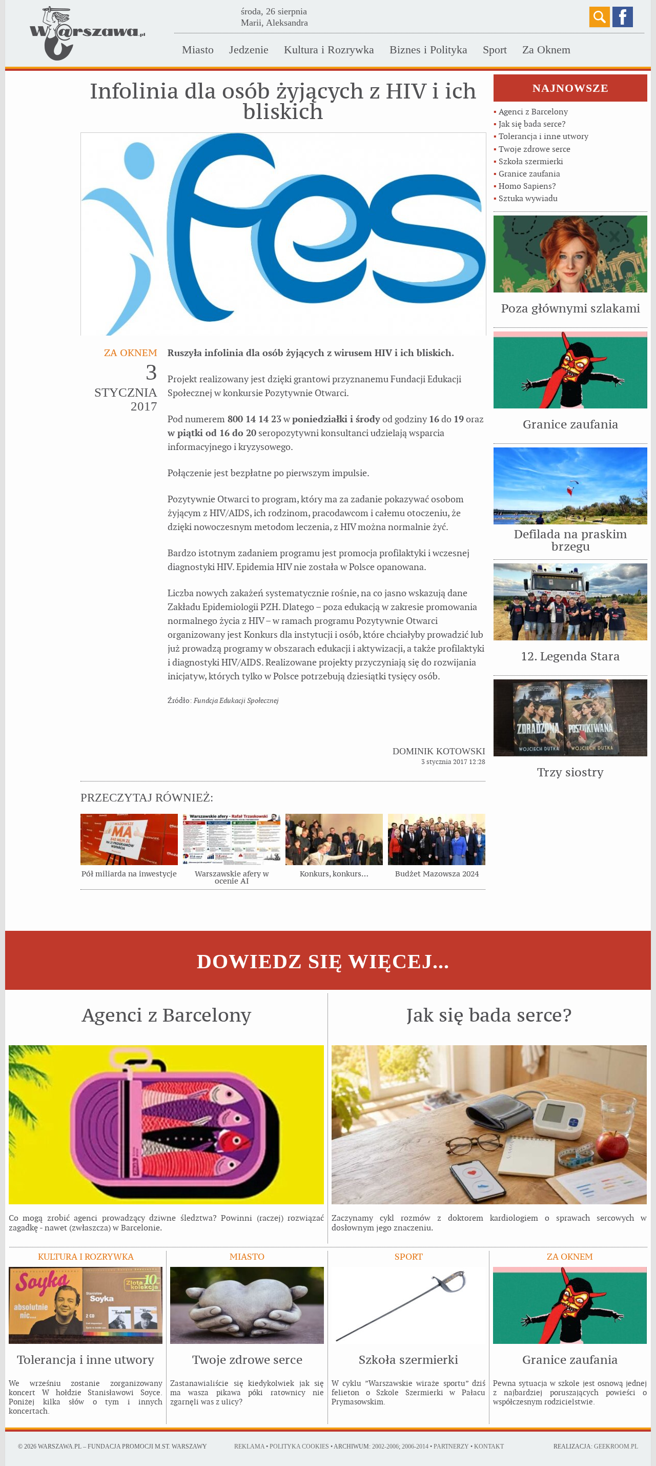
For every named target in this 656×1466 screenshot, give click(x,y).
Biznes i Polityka (428, 49)
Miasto (198, 49)
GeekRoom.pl (616, 1446)
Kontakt (489, 1446)
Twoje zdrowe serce (534, 149)
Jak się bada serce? (532, 124)
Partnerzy (451, 1446)
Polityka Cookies (299, 1446)
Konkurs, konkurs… (334, 873)
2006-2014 (415, 1446)
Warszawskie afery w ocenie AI (232, 877)
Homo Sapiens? (527, 186)
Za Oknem (546, 49)
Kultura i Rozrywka (329, 49)
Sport (495, 49)
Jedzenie (249, 49)
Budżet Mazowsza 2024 (437, 873)
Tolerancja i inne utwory (543, 136)
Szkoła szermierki (531, 161)
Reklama (249, 1446)
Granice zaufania (529, 173)
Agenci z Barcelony (533, 111)
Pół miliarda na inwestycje (129, 873)
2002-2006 (385, 1446)
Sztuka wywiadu (528, 198)
